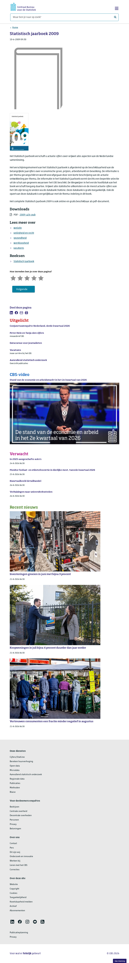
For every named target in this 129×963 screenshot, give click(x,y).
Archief (13, 906)
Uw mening (120, 961)
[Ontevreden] (20, 278)
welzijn (18, 228)
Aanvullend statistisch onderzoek (26, 775)
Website (14, 884)
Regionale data (17, 779)
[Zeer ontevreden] (13, 278)
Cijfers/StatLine (17, 757)
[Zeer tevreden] (40, 278)
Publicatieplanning (19, 933)
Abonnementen (17, 911)
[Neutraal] (27, 278)
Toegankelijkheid (18, 897)
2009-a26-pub (28, 215)
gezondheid (20, 238)
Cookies (13, 893)
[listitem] (11, 313)
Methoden (15, 788)
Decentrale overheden (21, 816)
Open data (15, 766)
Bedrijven (14, 807)
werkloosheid (21, 243)
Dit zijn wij (15, 852)
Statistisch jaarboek (24, 261)
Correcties (15, 870)
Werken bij (15, 861)
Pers (12, 848)
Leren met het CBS (18, 865)
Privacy (13, 824)
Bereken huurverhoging (21, 762)
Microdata (14, 770)
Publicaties (15, 783)
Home (15, 28)
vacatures (19, 248)
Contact (13, 843)
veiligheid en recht (24, 233)
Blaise (13, 792)
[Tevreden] (34, 278)
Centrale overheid (18, 811)
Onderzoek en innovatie (21, 856)
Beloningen (15, 829)
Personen (14, 820)
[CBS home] (23, 6)
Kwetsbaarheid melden (21, 902)
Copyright (14, 889)
